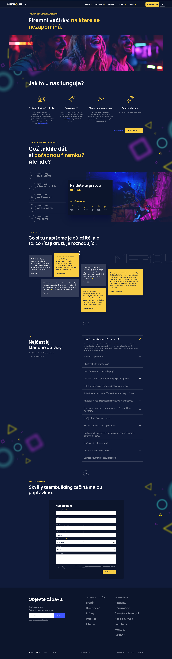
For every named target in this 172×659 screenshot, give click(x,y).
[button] (73, 196)
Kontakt (120, 629)
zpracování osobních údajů (80, 568)
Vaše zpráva (59, 553)
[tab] (47, 176)
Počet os (58, 546)
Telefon (58, 524)
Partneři (120, 635)
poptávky (67, 119)
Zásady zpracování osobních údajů (39, 620)
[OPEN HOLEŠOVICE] (104, 4)
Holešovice (93, 608)
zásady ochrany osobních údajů (93, 566)
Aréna (58, 531)
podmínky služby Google (108, 566)
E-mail (58, 517)
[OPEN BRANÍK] (91, 4)
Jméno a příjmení (61, 510)
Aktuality (120, 602)
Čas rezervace (90, 539)
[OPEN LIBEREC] (135, 4)
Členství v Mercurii (127, 613)
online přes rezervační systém (119, 344)
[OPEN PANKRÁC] (115, 4)
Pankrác (91, 618)
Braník (90, 602)
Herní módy (122, 608)
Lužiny (90, 613)
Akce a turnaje (124, 618)
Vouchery (121, 624)
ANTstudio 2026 (86, 652)
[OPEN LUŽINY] (125, 4)
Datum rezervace (61, 539)
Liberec (91, 624)
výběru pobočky (42, 123)
